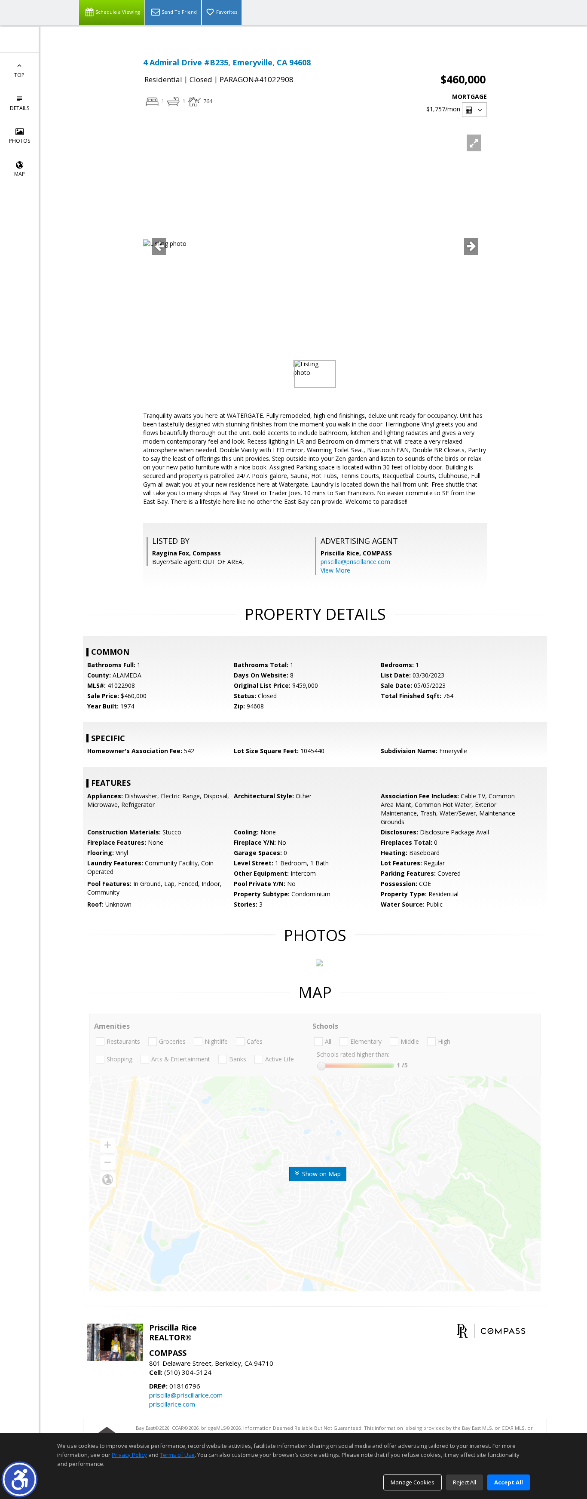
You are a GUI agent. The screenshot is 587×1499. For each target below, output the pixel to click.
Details (19, 108)
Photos (19, 140)
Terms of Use (177, 1455)
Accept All (508, 1482)
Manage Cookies (412, 1482)
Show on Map (320, 1174)
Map (19, 174)
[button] (19, 1479)
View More (335, 570)
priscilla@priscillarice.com (355, 562)
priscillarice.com (172, 1404)
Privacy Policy (129, 1455)
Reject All (464, 1482)
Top (19, 75)
